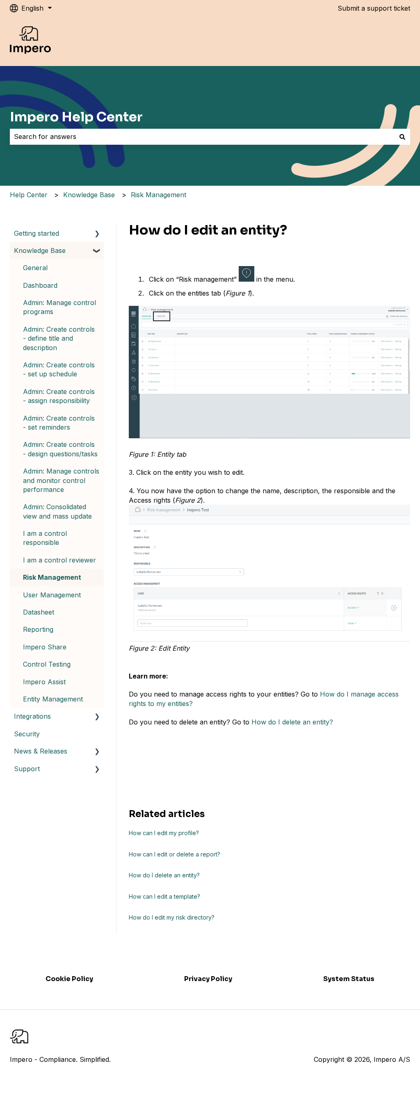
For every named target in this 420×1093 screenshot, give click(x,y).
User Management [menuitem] (52, 595)
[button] (97, 233)
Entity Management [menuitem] (53, 699)
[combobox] (202, 136)
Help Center (29, 195)
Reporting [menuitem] (38, 629)
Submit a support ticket (374, 8)
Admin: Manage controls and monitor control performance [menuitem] (61, 480)
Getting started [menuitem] (36, 233)
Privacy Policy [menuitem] (208, 979)
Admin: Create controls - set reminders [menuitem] (59, 422)
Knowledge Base (89, 195)
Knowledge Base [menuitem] (40, 250)
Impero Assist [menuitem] (44, 682)
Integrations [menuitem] (32, 716)
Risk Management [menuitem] (52, 577)
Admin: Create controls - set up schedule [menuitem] (59, 369)
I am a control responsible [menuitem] (45, 537)
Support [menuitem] (27, 769)
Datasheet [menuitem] (38, 612)
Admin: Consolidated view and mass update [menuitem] (57, 511)
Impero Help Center (76, 117)
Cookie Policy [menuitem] (69, 979)
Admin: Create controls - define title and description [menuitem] (59, 338)
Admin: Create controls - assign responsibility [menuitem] (59, 396)
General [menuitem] (35, 268)
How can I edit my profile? (164, 832)
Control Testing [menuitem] (47, 664)
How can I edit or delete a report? (174, 854)
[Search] (402, 136)
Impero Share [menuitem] (44, 647)
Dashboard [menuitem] (40, 285)
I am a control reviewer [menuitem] (59, 560)
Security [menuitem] (27, 734)
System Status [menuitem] (348, 979)
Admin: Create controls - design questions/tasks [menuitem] (60, 449)
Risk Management (158, 195)
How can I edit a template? (164, 896)
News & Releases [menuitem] (40, 751)
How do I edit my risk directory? (172, 917)
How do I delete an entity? (292, 722)
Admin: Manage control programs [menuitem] (59, 307)
